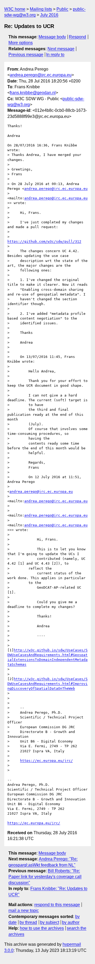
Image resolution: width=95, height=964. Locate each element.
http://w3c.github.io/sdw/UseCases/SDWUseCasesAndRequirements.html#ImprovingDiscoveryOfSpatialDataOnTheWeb (47, 683)
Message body (52, 37)
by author (70, 922)
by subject (49, 922)
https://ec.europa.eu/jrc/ (46, 761)
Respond (77, 37)
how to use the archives (42, 928)
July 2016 (49, 15)
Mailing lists (41, 9)
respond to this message (57, 904)
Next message (61, 49)
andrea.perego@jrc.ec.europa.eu (41, 75)
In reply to (55, 54)
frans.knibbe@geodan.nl (33, 92)
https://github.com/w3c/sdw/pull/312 (44, 241)
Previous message (25, 54)
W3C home (14, 9)
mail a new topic (23, 910)
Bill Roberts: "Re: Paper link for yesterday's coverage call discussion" (45, 877)
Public (62, 9)
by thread (28, 922)
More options (20, 42)
